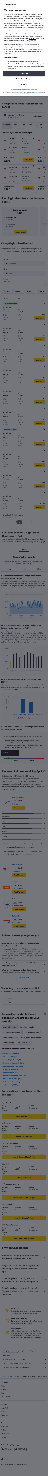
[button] (24, 73)
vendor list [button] (32, 40)
